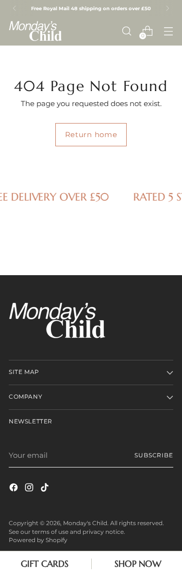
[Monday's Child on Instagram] (30, 489)
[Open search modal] (126, 31)
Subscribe (153, 455)
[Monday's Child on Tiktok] (45, 489)
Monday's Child (85, 523)
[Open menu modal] (168, 31)
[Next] (167, 8)
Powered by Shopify (38, 540)
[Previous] (14, 8)
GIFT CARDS (44, 563)
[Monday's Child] (35, 31)
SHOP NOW (138, 563)
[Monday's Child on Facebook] (14, 489)
